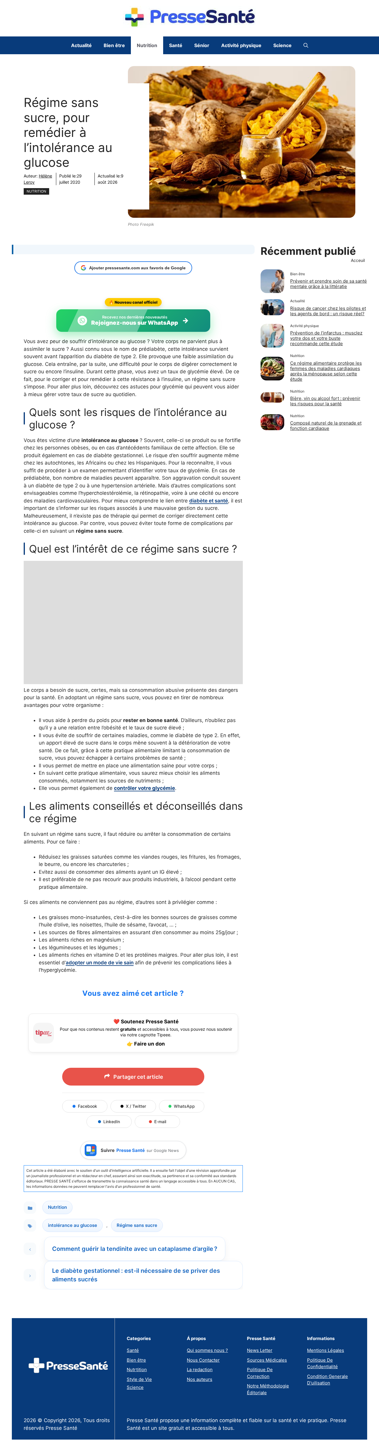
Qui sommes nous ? (207, 1350)
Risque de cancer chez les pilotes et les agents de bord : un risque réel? (328, 310)
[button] (306, 45)
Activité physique (241, 45)
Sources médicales (267, 1360)
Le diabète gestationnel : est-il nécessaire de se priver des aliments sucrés (136, 1275)
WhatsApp (184, 1106)
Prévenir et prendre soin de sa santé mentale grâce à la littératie (328, 283)
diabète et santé (208, 501)
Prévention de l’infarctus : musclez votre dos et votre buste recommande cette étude (326, 338)
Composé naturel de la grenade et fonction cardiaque (326, 425)
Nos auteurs (199, 1379)
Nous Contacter (203, 1360)
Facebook (87, 1106)
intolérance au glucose (72, 1225)
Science (282, 45)
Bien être (114, 45)
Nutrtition (137, 1369)
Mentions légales (325, 1350)
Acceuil (358, 260)
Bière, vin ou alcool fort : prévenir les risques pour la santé (325, 401)
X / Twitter (136, 1106)
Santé (175, 45)
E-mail (160, 1121)
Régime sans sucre (137, 1225)
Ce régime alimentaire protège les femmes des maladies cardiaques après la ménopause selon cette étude (326, 371)
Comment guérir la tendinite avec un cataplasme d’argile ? (134, 1248)
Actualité (81, 45)
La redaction (200, 1369)
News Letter (259, 1350)
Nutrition (147, 45)
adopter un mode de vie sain (100, 963)
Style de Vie (139, 1379)
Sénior (201, 45)
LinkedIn (111, 1121)
